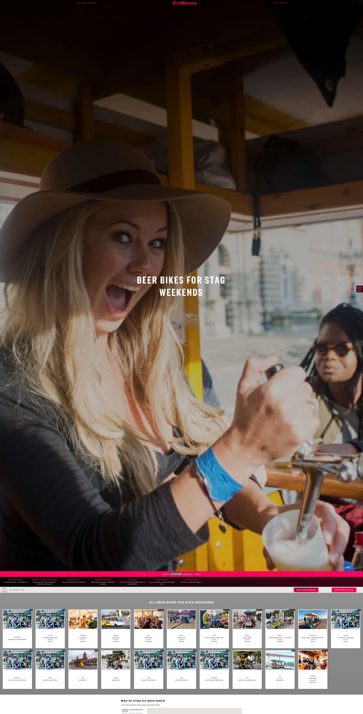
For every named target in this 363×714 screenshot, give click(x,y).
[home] (184, 2)
